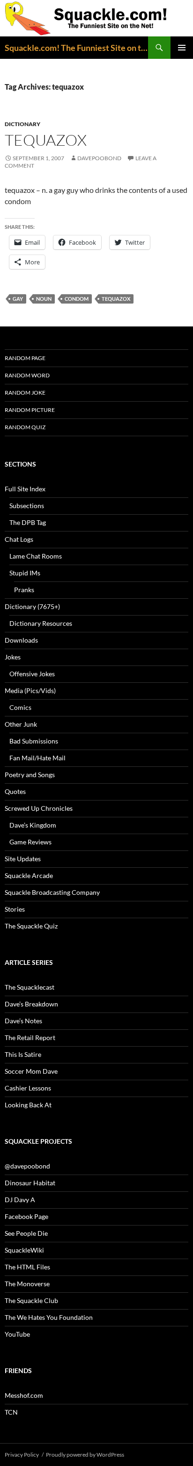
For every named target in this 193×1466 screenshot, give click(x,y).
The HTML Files (27, 1267)
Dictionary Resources (40, 623)
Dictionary (22, 123)
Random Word (27, 375)
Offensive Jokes (32, 674)
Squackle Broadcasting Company (52, 892)
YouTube (17, 1334)
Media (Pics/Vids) (30, 690)
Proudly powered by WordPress (85, 1454)
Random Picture (30, 409)
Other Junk (21, 724)
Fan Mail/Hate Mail (37, 758)
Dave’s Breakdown (31, 1004)
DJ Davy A (20, 1200)
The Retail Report (30, 1037)
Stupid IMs (24, 573)
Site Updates (23, 859)
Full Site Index (25, 489)
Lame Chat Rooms (35, 556)
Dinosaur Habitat (30, 1183)
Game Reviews (30, 842)
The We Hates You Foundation (49, 1317)
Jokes (13, 657)
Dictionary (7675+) (32, 606)
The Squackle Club (31, 1300)
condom (77, 299)
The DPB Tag (27, 522)
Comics (20, 707)
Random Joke (25, 392)
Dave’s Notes (23, 1021)
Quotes (15, 791)
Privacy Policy (22, 1454)
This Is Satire (23, 1054)
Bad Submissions (33, 741)
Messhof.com (24, 1395)
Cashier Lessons (28, 1088)
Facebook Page (26, 1216)
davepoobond (99, 158)
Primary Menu (182, 47)
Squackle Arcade (29, 875)
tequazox (46, 139)
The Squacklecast (29, 987)
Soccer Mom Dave (31, 1071)
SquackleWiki (24, 1250)
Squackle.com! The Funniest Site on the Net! (76, 47)
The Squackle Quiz (31, 926)
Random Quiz (25, 427)
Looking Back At (28, 1105)
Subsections (26, 506)
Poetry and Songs (30, 775)
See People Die (26, 1233)
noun (44, 299)
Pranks (24, 590)
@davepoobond (27, 1166)
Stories (15, 909)
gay (18, 299)
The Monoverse (27, 1284)
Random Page (25, 357)
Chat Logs (19, 539)
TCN (11, 1412)
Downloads (21, 640)
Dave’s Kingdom (32, 825)
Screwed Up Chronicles (39, 808)
